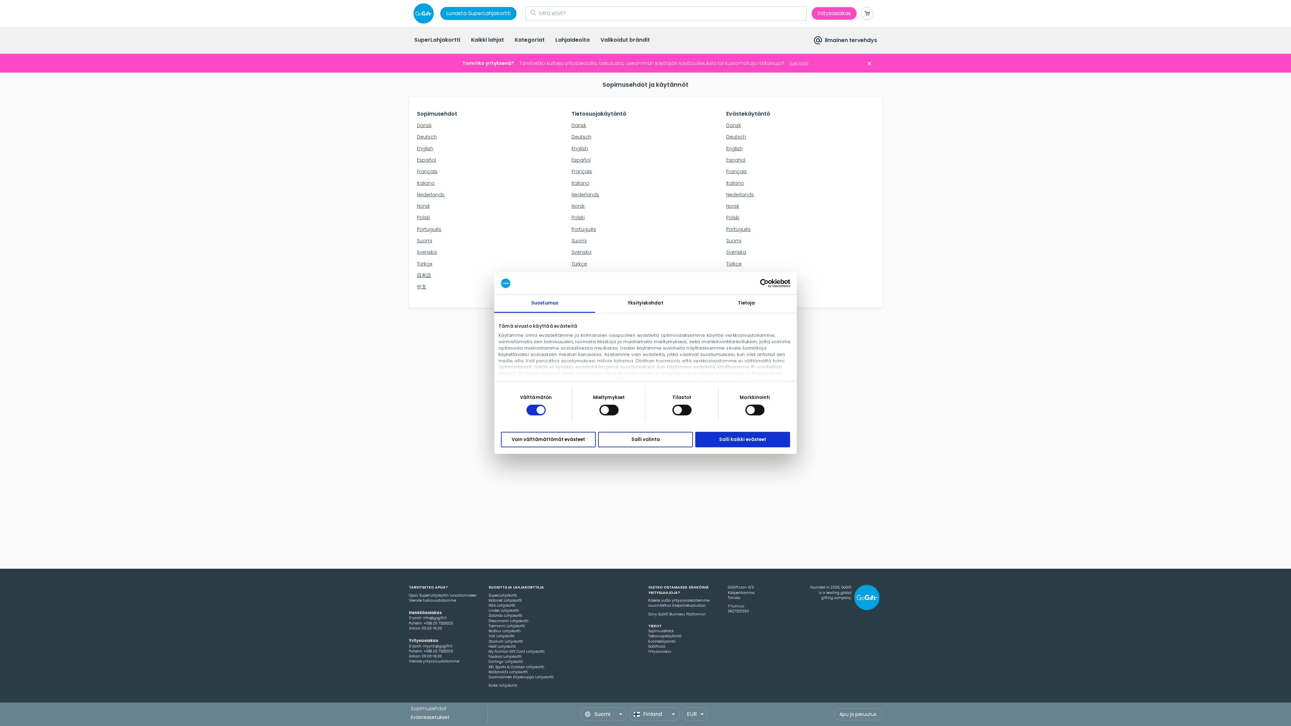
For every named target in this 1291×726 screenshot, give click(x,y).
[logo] (425, 13)
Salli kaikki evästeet (742, 439)
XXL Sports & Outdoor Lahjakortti (516, 667)
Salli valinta (645, 439)
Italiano (426, 183)
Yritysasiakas (659, 651)
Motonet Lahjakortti (505, 600)
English (425, 148)
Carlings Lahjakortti (505, 661)
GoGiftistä (656, 646)
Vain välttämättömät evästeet (548, 439)
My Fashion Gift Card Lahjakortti (516, 651)
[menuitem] (437, 40)
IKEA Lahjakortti (501, 605)
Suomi (424, 240)
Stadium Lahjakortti (505, 641)
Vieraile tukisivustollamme (432, 600)
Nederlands (430, 194)
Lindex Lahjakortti (503, 610)
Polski (423, 217)
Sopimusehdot (661, 631)
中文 (421, 286)
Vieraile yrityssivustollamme (434, 661)
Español (426, 160)
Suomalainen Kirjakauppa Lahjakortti (521, 677)
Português (429, 229)
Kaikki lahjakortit (502, 685)
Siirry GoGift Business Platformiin (677, 614)
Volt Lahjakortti (501, 636)
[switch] (609, 410)
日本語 (424, 275)
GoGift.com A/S (741, 587)
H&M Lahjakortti (502, 646)
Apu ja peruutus (857, 714)
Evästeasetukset (430, 717)
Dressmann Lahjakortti (508, 620)
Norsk (423, 206)
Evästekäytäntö (661, 641)
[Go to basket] (867, 13)
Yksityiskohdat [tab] (645, 303)
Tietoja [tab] (746, 303)
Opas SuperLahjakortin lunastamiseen (443, 595)
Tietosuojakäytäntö (664, 636)
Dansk (424, 125)
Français (427, 171)
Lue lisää (799, 63)
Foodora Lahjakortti (505, 656)
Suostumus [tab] (544, 303)
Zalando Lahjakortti (505, 615)
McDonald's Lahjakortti (508, 672)
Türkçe (424, 263)
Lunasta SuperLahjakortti (478, 13)
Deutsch (427, 136)
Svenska (427, 252)
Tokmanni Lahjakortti (506, 626)
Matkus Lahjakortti (504, 631)
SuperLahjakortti (502, 595)
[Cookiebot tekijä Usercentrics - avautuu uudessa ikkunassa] (760, 283)
